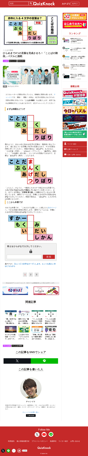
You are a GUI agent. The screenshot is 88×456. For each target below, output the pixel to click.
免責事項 (53, 441)
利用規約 (11, 441)
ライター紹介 (71, 144)
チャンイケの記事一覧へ (31, 412)
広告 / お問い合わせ (74, 154)
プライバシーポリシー (40, 441)
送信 (48, 256)
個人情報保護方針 (23, 441)
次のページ (52, 208)
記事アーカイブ (72, 149)
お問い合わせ (75, 441)
